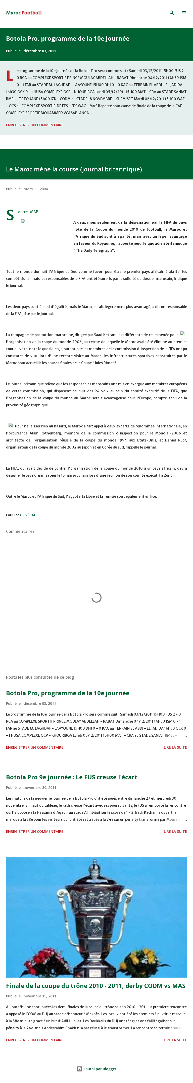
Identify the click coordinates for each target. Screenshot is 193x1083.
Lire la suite (175, 747)
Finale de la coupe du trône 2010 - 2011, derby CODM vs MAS (95, 985)
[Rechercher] (172, 13)
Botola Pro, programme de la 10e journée (67, 38)
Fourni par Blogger (99, 1068)
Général (28, 515)
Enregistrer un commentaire (34, 124)
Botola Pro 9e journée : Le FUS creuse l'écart (71, 777)
